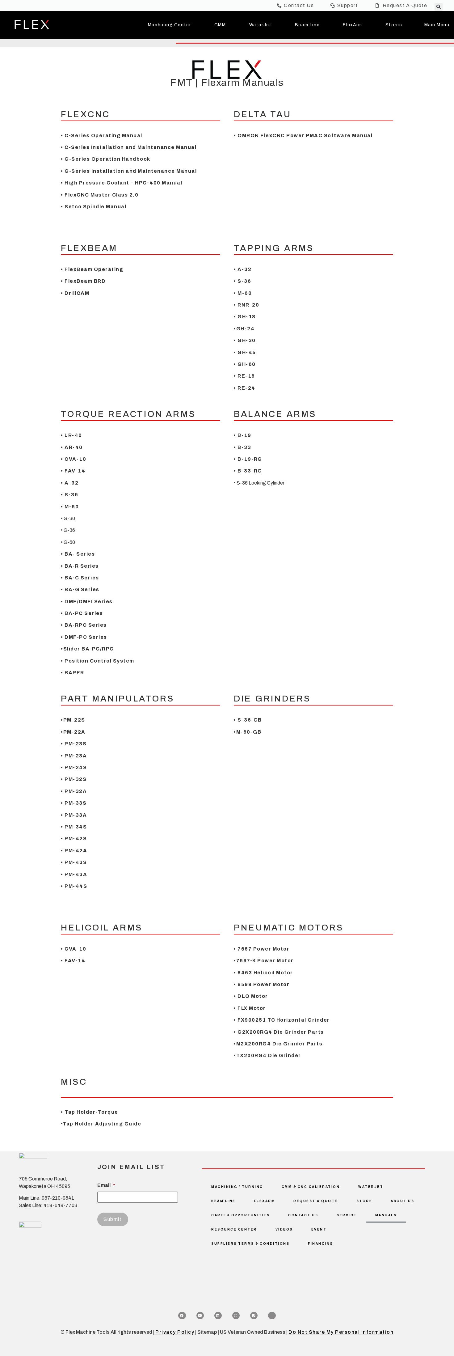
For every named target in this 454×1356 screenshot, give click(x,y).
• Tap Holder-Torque (89, 1112)
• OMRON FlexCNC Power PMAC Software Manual (303, 135)
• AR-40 (72, 447)
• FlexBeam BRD (84, 281)
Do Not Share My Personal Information (340, 1332)
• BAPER (72, 672)
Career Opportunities (240, 1215)
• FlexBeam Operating (92, 269)
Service (347, 1215)
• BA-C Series (80, 577)
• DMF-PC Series (84, 637)
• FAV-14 (73, 470)
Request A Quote (315, 1201)
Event (319, 1229)
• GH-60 (245, 364)
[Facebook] (182, 1315)
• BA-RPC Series (84, 625)
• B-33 (242, 447)
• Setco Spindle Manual (93, 206)
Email (106, 1185)
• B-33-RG (248, 470)
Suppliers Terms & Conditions (250, 1243)
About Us (402, 1201)
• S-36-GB (248, 719)
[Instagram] (236, 1315)
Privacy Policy (174, 1332)
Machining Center (169, 25)
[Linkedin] (218, 1315)
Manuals (386, 1215)
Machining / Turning (237, 1187)
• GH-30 (245, 340)
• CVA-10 (73, 459)
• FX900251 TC (254, 1020)
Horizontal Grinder (303, 1020)
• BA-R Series (80, 566)
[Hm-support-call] (271, 1315)
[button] (439, 7)
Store (364, 1201)
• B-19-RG (248, 459)
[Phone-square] (254, 1315)
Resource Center (234, 1229)
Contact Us (303, 1215)
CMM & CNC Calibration (311, 1187)
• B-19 (242, 435)
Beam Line (307, 25)
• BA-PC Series (82, 613)
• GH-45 (245, 352)
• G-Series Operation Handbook (105, 159)
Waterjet (370, 1187)
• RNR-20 (246, 304)
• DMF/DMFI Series (87, 601)
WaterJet (260, 25)
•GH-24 (244, 328)
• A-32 (242, 269)
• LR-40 (71, 435)
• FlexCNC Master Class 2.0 (99, 194)
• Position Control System (97, 660)
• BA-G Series (80, 589)
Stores (393, 25)
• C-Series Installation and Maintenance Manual (128, 147)
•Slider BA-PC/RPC (87, 648)
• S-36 (242, 281)
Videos (284, 1229)
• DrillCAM (75, 293)
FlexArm (352, 25)
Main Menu (437, 25)
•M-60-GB (247, 732)
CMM (220, 25)
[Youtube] (200, 1315)
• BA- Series (78, 554)
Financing (320, 1243)
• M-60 (243, 293)
